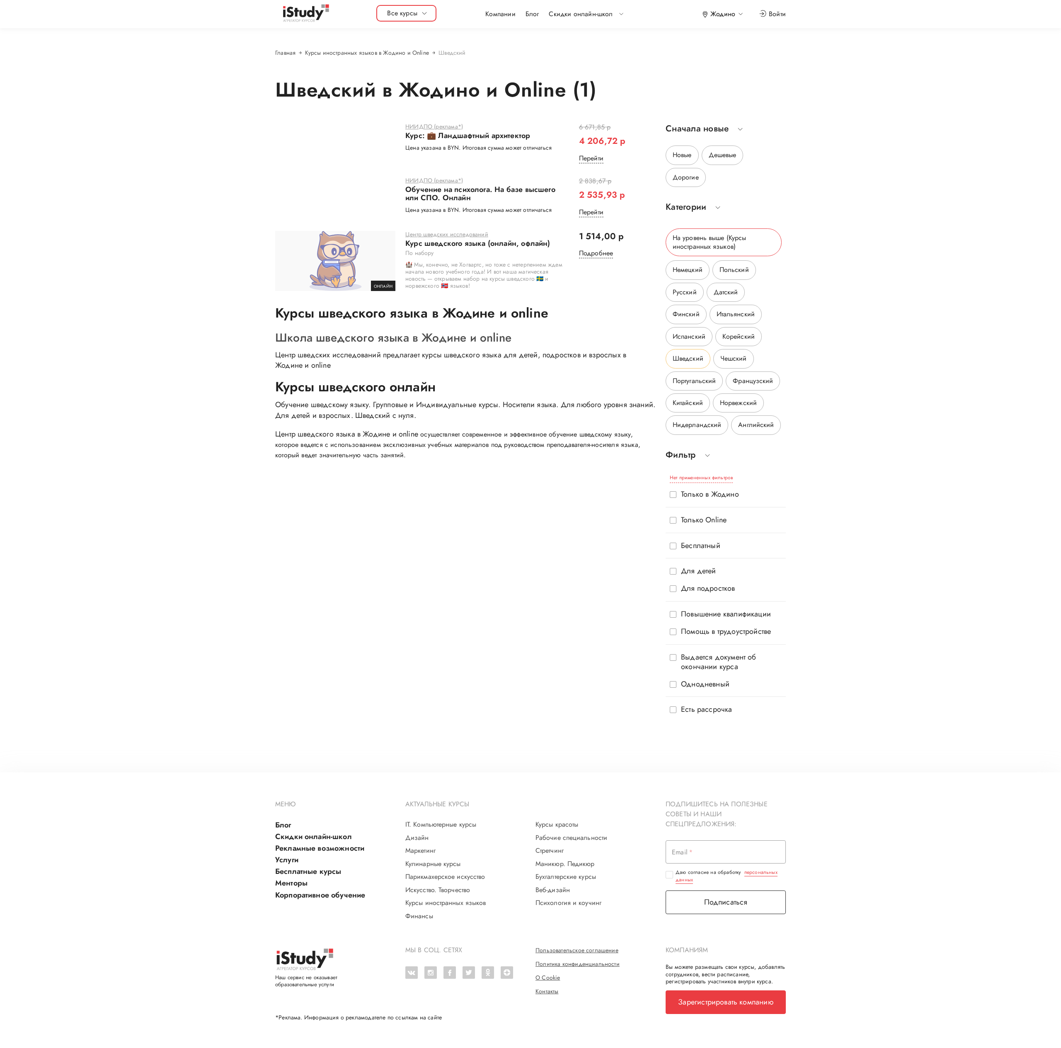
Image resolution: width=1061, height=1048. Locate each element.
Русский (685, 292)
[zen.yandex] (507, 972)
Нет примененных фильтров (701, 477)
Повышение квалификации (726, 614)
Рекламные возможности (319, 848)
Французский (753, 381)
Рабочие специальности (571, 838)
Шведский (688, 358)
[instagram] (430, 972)
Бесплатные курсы (308, 871)
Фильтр (681, 455)
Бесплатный (700, 546)
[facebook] (449, 972)
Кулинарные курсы (433, 864)
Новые (682, 155)
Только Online (704, 520)
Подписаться (726, 902)
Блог (532, 14)
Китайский (688, 403)
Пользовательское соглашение (576, 950)
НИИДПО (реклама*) (434, 127)
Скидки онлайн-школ (313, 836)
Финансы (419, 916)
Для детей (698, 571)
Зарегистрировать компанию (725, 1002)
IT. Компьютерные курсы (440, 824)
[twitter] (469, 972)
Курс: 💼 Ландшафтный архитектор (467, 136)
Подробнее (596, 253)
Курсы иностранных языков (445, 903)
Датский (726, 292)
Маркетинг (420, 851)
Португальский (694, 381)
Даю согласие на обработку (727, 875)
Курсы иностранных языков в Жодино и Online (367, 53)
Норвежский (738, 403)
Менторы (291, 883)
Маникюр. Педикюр (565, 864)
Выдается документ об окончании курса (718, 662)
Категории (686, 207)
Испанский (689, 336)
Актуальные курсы (437, 804)
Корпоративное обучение (320, 895)
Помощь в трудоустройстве (726, 631)
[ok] (488, 972)
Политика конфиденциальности (577, 964)
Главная (285, 53)
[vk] (411, 972)
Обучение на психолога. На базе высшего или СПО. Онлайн (480, 194)
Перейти (591, 158)
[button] (581, 14)
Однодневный (705, 684)
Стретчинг (549, 851)
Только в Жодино (710, 494)
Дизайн (417, 838)
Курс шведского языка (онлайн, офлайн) (477, 244)
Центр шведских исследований (446, 234)
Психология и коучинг (568, 903)
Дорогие (686, 177)
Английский (756, 424)
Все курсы (402, 13)
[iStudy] (305, 13)
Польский (734, 269)
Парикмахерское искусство (445, 877)
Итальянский (736, 314)
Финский (686, 314)
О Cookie (547, 977)
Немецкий (687, 269)
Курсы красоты (556, 824)
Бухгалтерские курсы (565, 877)
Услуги (286, 859)
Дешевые (722, 155)
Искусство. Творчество (437, 890)
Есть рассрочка (706, 709)
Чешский (733, 358)
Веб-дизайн (552, 890)
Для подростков (708, 588)
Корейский (738, 336)
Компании (500, 14)
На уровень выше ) (709, 242)
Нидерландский (697, 424)
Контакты (546, 991)
